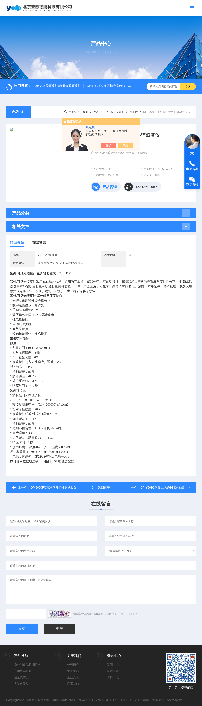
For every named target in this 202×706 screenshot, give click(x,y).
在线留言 (39, 242)
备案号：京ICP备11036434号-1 (99, 700)
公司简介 (73, 664)
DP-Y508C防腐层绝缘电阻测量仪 (162, 487)
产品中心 (18, 111)
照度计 (133, 111)
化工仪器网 (141, 700)
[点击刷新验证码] (59, 614)
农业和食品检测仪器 (27, 664)
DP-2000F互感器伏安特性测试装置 (53, 487)
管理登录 (158, 700)
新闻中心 (113, 664)
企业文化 (73, 677)
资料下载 (113, 677)
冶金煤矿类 (21, 677)
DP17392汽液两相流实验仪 (106, 85)
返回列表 (104, 487)
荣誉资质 (73, 671)
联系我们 (73, 683)
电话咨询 (192, 169)
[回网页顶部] (192, 154)
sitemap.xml (175, 700)
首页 (85, 111)
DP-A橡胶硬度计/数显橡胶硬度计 (58, 85)
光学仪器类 (117, 111)
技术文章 (113, 671)
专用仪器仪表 (23, 671)
